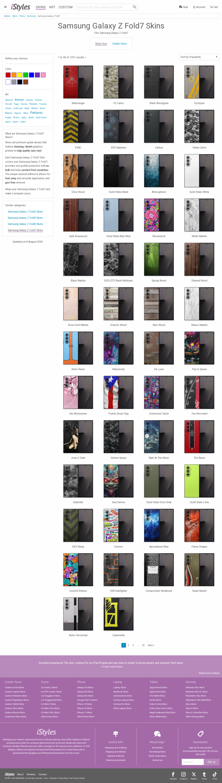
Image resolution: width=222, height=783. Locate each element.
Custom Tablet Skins (14, 704)
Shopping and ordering (116, 747)
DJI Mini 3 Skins (48, 704)
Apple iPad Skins (158, 691)
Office (25, 113)
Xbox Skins (191, 704)
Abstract (9, 100)
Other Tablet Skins (158, 716)
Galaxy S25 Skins (85, 691)
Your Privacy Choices (77, 778)
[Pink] (43, 75)
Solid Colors (41, 117)
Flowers (33, 104)
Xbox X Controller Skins (197, 712)
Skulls (31, 117)
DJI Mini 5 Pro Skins (50, 712)
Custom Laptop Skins (15, 691)
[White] (8, 82)
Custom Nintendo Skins (16, 696)
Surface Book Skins (122, 696)
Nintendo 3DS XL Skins (196, 691)
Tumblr (204, 779)
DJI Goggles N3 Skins (51, 700)
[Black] (19, 82)
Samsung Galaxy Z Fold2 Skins (25, 211)
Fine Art (8, 104)
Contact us (157, 760)
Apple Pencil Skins (158, 687)
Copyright (53, 778)
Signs (23, 117)
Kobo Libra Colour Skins (161, 708)
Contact (43, 774)
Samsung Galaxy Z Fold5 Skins (25, 217)
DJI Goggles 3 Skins (50, 696)
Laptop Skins (119, 687)
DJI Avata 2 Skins (49, 687)
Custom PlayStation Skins (17, 700)
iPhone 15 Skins (84, 704)
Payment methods (115, 756)
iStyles (7, 16)
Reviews (31, 774)
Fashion (38, 100)
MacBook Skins (120, 691)
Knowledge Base (157, 751)
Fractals (43, 104)
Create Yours (119, 43)
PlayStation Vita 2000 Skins (198, 700)
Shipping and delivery (116, 751)
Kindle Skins (155, 700)
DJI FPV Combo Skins (51, 691)
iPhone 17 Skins (84, 712)
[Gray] (14, 82)
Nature (8, 113)
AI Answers (157, 747)
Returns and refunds (115, 760)
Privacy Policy (63, 778)
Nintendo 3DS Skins (195, 687)
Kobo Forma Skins (158, 704)
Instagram (184, 779)
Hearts (8, 108)
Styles (20, 6)
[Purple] (37, 75)
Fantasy (29, 100)
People (8, 117)
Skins (41, 7)
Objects (17, 113)
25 (143, 645)
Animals (19, 99)
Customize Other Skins (15, 716)
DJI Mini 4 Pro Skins (50, 708)
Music (42, 108)
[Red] (8, 75)
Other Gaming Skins (195, 716)
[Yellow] (19, 75)
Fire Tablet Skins (157, 696)
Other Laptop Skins (122, 708)
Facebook (173, 779)
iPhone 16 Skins (84, 708)
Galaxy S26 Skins (85, 696)
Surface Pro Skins (121, 704)
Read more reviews (209, 673)
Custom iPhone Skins (15, 712)
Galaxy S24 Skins (85, 687)
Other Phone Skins (85, 716)
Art (52, 7)
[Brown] (25, 82)
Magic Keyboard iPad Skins (162, 712)
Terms (46, 778)
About (20, 774)
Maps (27, 108)
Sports (15, 122)
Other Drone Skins (49, 716)
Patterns (36, 113)
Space (8, 122)
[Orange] (14, 75)
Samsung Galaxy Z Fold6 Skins (25, 224)
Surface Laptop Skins (123, 700)
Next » (151, 645)
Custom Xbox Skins (14, 708)
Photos (16, 117)
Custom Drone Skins (14, 687)
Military (34, 108)
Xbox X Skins (192, 708)
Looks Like (18, 108)
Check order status (157, 756)
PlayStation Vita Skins (196, 696)
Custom (66, 7)
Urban (23, 122)
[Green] (25, 75)
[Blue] (31, 75)
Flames (24, 104)
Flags (16, 104)
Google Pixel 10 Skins (87, 700)
